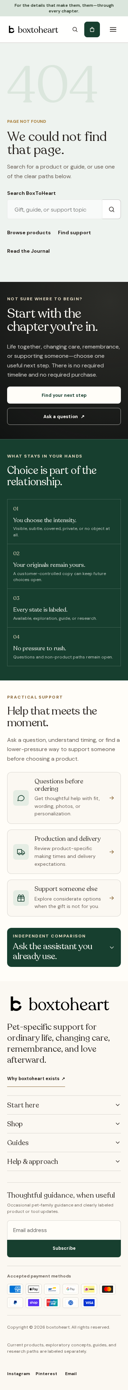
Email (70, 1374)
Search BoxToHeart (31, 193)
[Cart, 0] (92, 29)
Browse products (29, 232)
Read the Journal (28, 251)
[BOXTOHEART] (32, 29)
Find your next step (64, 395)
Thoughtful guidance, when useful (61, 1195)
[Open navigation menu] (113, 29)
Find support (74, 232)
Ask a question (63, 417)
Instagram (18, 1374)
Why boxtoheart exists (36, 1079)
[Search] (75, 29)
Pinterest (46, 1374)
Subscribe (64, 1248)
